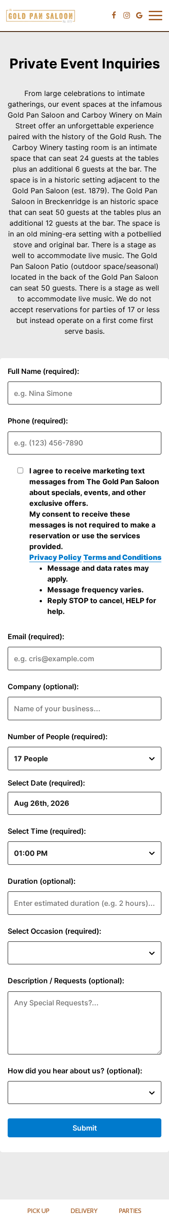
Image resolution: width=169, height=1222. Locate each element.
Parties (130, 1211)
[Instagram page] (126, 15)
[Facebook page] (114, 15)
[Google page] (139, 15)
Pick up (38, 1211)
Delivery (84, 1211)
